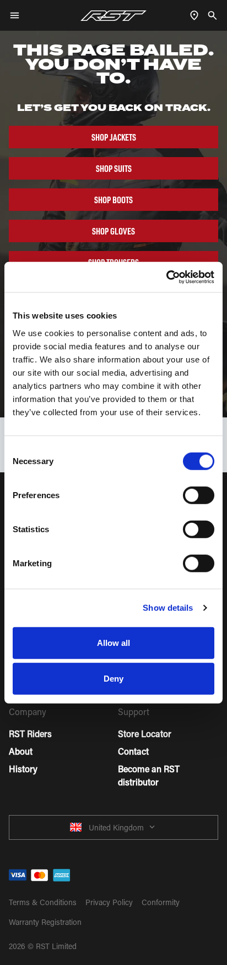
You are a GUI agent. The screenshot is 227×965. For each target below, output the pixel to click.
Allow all (114, 642)
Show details (168, 607)
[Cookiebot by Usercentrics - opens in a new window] (166, 277)
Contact (133, 751)
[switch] (198, 495)
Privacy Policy (109, 902)
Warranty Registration (45, 922)
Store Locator (144, 733)
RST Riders (30, 733)
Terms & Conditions (43, 902)
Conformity (161, 902)
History (23, 768)
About (21, 751)
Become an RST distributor (149, 775)
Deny (113, 678)
